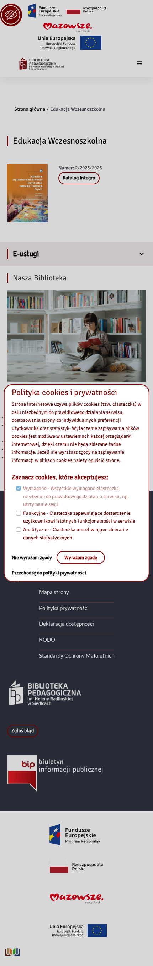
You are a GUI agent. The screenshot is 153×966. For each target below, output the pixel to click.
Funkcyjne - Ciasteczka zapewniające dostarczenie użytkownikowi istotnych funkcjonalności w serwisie (79, 517)
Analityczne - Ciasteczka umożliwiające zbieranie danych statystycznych (75, 534)
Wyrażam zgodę (80, 558)
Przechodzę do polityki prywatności (49, 573)
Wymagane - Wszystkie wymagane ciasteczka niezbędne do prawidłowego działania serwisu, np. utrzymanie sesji (76, 496)
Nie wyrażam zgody (32, 558)
